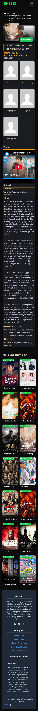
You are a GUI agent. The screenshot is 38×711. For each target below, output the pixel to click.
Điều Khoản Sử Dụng (19, 643)
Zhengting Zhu (11, 111)
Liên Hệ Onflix (19, 639)
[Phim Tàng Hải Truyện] (10, 372)
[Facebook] (15, 624)
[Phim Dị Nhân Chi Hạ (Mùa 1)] (28, 405)
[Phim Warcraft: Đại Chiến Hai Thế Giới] (10, 569)
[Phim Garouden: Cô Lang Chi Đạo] (10, 536)
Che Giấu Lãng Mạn (28, 388)
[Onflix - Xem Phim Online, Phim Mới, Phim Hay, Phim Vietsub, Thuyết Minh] (10, 3)
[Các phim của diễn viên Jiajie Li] (27, 98)
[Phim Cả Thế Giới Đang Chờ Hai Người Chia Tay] (28, 438)
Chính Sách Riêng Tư (19, 647)
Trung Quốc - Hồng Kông (22, 342)
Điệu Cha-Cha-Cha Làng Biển (13, 421)
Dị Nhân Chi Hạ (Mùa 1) (29, 421)
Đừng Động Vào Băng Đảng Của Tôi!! (16, 519)
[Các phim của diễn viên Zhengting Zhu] (10, 98)
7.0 (10, 346)
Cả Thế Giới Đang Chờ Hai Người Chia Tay (19, 19)
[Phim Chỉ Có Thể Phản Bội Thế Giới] (28, 569)
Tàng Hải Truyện (9, 388)
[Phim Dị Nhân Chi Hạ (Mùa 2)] (28, 503)
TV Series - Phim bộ (24, 336)
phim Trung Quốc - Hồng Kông (19, 16)
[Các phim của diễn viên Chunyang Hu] (10, 126)
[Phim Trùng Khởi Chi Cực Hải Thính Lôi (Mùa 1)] (10, 438)
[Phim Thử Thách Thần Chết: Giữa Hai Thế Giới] (28, 536)
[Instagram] (23, 624)
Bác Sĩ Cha (24, 486)
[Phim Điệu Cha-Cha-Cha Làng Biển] (10, 405)
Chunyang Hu (11, 139)
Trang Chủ (10, 13)
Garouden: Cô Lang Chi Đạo (13, 552)
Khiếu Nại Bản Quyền (19, 651)
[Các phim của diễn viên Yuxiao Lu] (10, 70)
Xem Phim (27, 39)
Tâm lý (13, 336)
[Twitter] (19, 624)
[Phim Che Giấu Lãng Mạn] (28, 372)
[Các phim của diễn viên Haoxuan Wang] (27, 70)
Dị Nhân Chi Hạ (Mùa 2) (29, 519)
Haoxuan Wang (27, 83)
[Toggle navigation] (32, 3)
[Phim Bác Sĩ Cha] (28, 471)
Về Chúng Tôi (19, 635)
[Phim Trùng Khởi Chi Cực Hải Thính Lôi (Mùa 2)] (10, 471)
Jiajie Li (27, 111)
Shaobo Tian (17, 326)
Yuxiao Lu (10, 83)
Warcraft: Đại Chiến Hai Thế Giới (15, 585)
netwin (7, 705)
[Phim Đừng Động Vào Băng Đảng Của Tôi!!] (10, 503)
